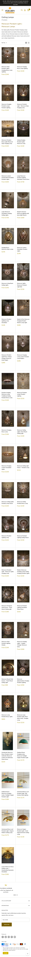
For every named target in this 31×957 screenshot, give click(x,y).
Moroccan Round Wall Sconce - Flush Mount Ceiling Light (7, 680)
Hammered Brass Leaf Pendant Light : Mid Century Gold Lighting (23, 793)
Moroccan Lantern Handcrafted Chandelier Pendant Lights (8, 177)
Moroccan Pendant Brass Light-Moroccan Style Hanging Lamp (7, 141)
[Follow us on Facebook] (3, 937)
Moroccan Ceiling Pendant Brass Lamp (22, 502)
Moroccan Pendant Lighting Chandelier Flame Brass (22, 607)
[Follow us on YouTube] (15, 937)
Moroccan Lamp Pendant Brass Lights (7, 715)
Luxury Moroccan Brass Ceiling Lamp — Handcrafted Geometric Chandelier (8, 869)
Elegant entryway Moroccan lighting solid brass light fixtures (23, 213)
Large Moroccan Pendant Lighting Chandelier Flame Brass (23, 177)
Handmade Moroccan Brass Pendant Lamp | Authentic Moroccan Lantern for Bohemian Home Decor (7, 756)
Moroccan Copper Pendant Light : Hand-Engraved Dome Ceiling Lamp (23, 831)
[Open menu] (2, 10)
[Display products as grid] (26, 42)
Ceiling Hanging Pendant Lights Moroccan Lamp (21, 141)
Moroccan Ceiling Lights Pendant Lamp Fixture (8, 502)
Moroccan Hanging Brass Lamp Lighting (22, 67)
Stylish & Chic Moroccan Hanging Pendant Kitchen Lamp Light (23, 320)
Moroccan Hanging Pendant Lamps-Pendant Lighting (6, 105)
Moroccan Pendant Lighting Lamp (6, 536)
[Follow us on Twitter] (6, 937)
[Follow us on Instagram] (9, 937)
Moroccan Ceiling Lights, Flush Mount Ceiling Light (22, 431)
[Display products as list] (28, 42)
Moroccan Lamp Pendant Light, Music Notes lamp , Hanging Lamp (22, 717)
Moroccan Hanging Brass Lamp (6, 431)
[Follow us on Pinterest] (12, 937)
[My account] (25, 10)
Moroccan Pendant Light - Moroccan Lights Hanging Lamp (8, 571)
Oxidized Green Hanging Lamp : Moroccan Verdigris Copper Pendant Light (22, 755)
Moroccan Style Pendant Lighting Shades (6, 643)
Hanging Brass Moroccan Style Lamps (7, 248)
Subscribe (6, 924)
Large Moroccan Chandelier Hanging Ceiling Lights (7, 213)
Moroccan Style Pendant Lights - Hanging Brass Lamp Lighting (7, 69)
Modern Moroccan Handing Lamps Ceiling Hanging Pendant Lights (23, 571)
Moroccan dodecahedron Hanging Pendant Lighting (23, 680)
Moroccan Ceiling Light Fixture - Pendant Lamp (23, 466)
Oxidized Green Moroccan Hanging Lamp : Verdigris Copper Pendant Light (8, 794)
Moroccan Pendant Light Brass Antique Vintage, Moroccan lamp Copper (7, 357)
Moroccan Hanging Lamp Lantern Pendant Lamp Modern (23, 356)
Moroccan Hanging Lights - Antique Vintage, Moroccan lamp (22, 644)
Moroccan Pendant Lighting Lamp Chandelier (6, 320)
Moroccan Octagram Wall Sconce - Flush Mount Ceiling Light (7, 607)
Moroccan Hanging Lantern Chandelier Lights (6, 467)
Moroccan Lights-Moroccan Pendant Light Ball (22, 285)
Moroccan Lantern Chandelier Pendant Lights (22, 249)
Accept (5, 953)
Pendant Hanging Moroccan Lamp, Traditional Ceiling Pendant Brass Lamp (7, 395)
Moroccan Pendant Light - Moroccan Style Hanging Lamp (23, 105)
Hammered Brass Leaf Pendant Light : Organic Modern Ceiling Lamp (8, 830)
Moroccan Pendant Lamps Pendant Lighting (22, 394)
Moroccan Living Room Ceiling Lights (7, 284)
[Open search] (22, 10)
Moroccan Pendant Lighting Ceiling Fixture (23, 536)
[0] (28, 10)
